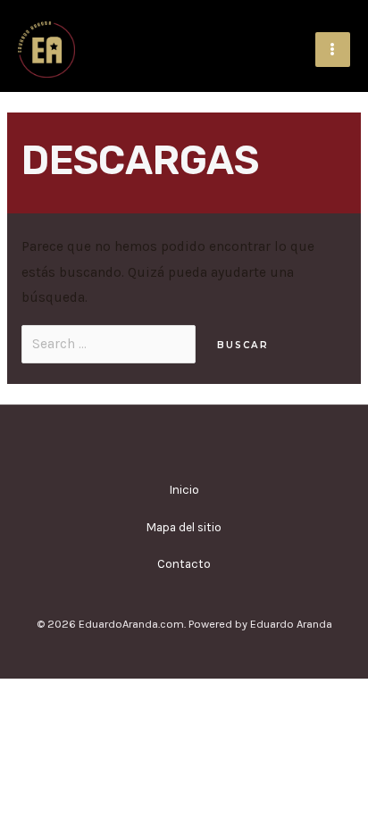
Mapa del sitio (184, 527)
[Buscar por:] (110, 344)
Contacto (184, 563)
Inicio (184, 489)
